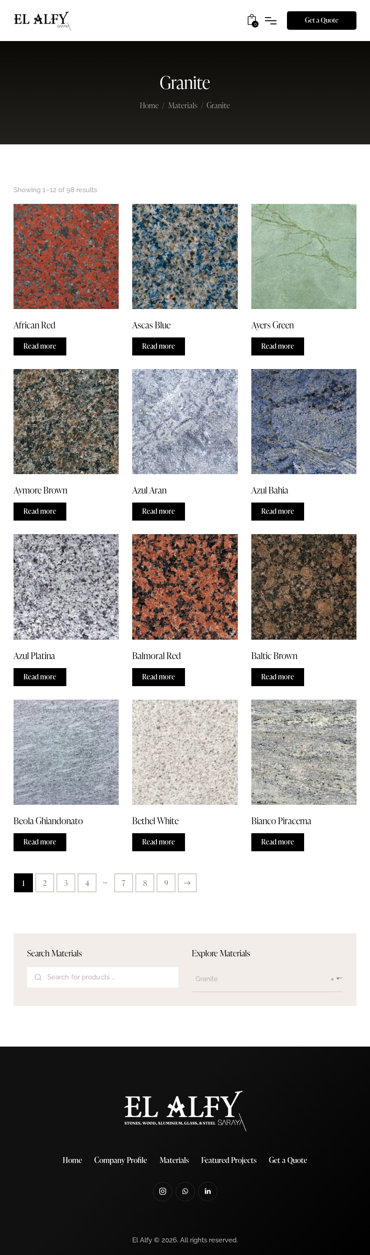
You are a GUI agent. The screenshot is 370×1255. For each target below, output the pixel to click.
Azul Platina (34, 655)
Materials (182, 105)
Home (149, 106)
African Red (35, 325)
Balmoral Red (156, 655)
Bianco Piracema (281, 820)
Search (38, 977)
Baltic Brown (274, 655)
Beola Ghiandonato (48, 820)
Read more (39, 346)
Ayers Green (272, 325)
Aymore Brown (40, 490)
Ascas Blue (151, 325)
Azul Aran (149, 490)
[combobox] (267, 979)
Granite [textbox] (264, 979)
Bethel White (155, 820)
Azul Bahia (269, 490)
